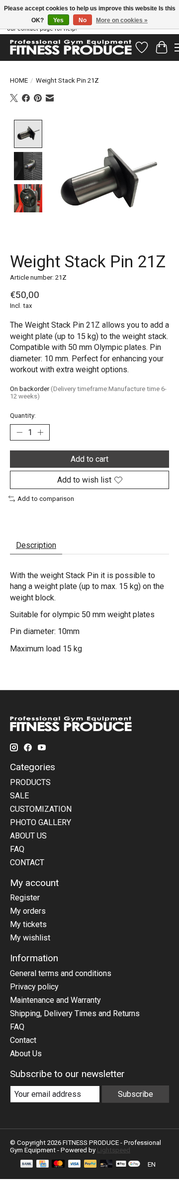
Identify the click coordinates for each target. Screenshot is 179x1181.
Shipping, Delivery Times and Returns (75, 1013)
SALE (19, 795)
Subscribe (135, 1094)
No (83, 20)
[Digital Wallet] (128, 1164)
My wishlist (30, 937)
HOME (19, 80)
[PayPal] (90, 1164)
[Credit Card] (42, 1164)
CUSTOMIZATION (41, 809)
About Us (26, 1053)
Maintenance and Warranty (55, 1000)
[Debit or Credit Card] (106, 1164)
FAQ (17, 849)
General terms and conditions (60, 973)
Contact (23, 1040)
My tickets (28, 924)
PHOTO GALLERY (40, 822)
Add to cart (89, 459)
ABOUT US (28, 835)
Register (25, 897)
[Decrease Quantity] (19, 432)
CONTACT (27, 862)
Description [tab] (36, 545)
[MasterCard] (58, 1164)
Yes (58, 20)
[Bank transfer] (26, 1164)
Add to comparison (45, 498)
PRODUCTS (30, 782)
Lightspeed (113, 1150)
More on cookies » (122, 20)
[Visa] (74, 1164)
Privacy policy (34, 986)
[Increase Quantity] (40, 432)
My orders (28, 911)
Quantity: (23, 415)
